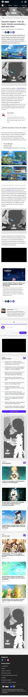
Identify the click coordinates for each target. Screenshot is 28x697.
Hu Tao (13, 190)
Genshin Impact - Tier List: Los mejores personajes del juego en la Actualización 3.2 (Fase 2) (13, 555)
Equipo (3, 668)
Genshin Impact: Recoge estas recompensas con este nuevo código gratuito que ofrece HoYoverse (14, 398)
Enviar (23, 332)
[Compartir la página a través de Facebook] (6, 32)
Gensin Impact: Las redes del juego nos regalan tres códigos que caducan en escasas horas (15, 378)
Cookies (3, 677)
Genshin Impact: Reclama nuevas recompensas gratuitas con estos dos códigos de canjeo (14, 388)
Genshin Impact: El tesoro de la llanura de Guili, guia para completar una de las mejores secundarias (13, 578)
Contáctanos (4, 666)
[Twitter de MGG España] (5, 660)
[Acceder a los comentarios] (13, 32)
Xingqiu (9, 190)
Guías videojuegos (8, 17)
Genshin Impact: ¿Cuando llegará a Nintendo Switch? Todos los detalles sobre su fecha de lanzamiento (13, 526)
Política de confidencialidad (8, 682)
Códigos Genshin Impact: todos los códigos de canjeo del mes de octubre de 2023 (15, 403)
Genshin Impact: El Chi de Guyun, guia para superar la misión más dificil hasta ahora (13, 600)
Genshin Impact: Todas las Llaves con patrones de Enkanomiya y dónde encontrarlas (14, 284)
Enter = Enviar (15, 332)
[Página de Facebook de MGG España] (2, 660)
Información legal (6, 673)
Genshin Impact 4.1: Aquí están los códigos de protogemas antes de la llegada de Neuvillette (15, 407)
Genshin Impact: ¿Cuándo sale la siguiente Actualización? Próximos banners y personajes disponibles (13, 504)
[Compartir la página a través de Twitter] (8, 32)
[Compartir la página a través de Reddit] (11, 32)
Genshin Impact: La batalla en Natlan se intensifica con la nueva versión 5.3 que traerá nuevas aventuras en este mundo (15, 363)
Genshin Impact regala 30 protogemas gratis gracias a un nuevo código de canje (14, 383)
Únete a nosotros (6, 670)
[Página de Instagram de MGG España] (8, 660)
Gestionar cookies (6, 680)
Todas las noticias (14, 411)
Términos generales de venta (9, 675)
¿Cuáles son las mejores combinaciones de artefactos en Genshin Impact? (13, 482)
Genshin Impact (16, 17)
